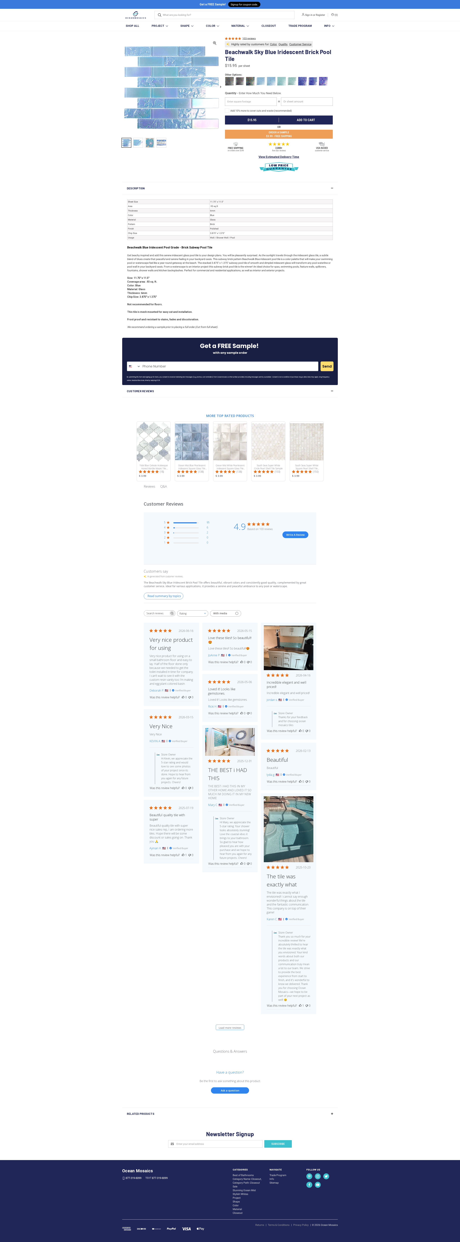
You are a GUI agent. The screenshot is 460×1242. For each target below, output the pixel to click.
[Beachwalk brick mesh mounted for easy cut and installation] (161, 143)
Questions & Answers (230, 1051)
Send (327, 366)
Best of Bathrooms (243, 1175)
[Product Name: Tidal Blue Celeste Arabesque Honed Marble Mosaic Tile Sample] (154, 451)
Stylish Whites (240, 1194)
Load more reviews (230, 1027)
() (336, 14)
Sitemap (274, 1182)
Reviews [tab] (149, 486)
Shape (185, 25)
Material (238, 25)
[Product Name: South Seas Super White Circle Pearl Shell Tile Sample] (268, 451)
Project (158, 25)
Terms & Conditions (278, 1224)
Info (327, 25)
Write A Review (295, 534)
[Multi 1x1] (230, 82)
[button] (230, 188)
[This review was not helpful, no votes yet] (189, 697)
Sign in (308, 14)
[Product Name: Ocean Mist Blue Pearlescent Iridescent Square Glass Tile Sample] (192, 451)
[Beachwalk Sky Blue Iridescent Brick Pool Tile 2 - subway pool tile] (138, 143)
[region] (171, 144)
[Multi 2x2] (251, 82)
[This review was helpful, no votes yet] (183, 697)
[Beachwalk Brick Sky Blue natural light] (150, 143)
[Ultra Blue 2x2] (324, 82)
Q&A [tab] (163, 486)
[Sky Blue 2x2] (272, 82)
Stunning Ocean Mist (244, 1190)
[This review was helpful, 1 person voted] (300, 1006)
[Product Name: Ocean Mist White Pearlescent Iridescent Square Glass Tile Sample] (230, 451)
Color (211, 25)
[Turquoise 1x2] (292, 82)
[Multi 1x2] (240, 82)
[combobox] (134, 366)
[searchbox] (156, 613)
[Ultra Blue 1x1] (303, 82)
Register (320, 14)
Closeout (268, 25)
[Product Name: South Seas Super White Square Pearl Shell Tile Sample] (307, 451)
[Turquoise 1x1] (282, 82)
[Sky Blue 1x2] (261, 82)
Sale (235, 1186)
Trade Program (300, 25)
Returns (259, 1224)
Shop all (132, 25)
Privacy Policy (301, 1224)
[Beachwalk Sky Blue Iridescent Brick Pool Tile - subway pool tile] (126, 143)
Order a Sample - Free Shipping (279, 134)
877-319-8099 (133, 1178)
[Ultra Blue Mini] (313, 82)
